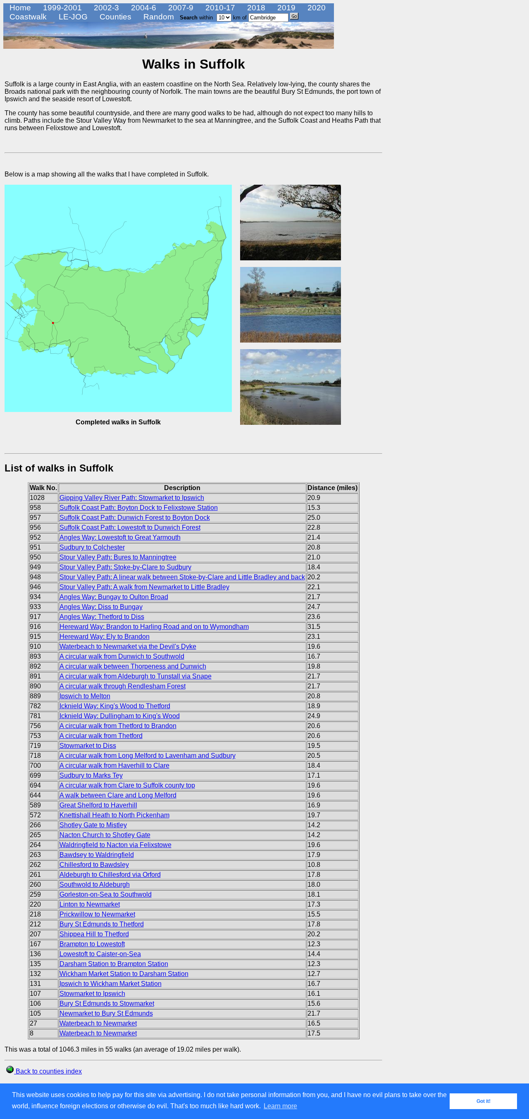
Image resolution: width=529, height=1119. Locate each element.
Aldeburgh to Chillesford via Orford (110, 874)
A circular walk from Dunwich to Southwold (122, 656)
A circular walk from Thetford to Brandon (118, 725)
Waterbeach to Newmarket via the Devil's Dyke (128, 646)
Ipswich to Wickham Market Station (111, 983)
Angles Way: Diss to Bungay (101, 606)
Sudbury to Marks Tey (91, 775)
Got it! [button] (484, 1101)
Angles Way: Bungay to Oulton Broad (114, 596)
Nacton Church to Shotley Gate (105, 834)
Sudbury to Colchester (92, 547)
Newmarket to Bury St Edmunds (106, 1013)
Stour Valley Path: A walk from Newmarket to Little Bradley (144, 586)
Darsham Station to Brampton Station (114, 963)
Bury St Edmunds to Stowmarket (107, 1003)
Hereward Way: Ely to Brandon (105, 636)
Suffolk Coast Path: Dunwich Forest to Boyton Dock (135, 517)
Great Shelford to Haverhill (98, 805)
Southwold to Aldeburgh (95, 884)
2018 (255, 7)
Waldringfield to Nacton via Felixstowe (116, 844)
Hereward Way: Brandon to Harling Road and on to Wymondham (154, 626)
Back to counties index (48, 1071)
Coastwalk (27, 16)
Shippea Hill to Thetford (94, 934)
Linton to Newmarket (90, 904)
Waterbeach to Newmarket (98, 1023)
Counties (114, 16)
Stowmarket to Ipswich (92, 993)
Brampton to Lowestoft (92, 944)
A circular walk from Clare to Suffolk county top (127, 785)
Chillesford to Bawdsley (94, 864)
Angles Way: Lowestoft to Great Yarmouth (120, 537)
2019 (285, 7)
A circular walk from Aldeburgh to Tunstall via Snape (136, 676)
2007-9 (179, 7)
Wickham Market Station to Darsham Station (124, 973)
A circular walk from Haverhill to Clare (114, 765)
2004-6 (142, 7)
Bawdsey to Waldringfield (97, 854)
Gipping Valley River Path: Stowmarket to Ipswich (132, 497)
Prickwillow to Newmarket (97, 914)
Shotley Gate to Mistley (93, 825)
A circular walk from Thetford (101, 735)
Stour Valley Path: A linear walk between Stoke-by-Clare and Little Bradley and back (182, 577)
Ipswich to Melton (85, 696)
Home (19, 7)
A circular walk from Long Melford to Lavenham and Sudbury (148, 755)
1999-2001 (61, 7)
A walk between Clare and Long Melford (118, 795)
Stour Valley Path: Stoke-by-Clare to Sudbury (125, 567)
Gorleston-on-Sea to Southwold (106, 894)
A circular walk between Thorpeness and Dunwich (133, 666)
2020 (315, 7)
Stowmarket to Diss (88, 745)
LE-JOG (72, 16)
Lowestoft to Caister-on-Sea (100, 953)
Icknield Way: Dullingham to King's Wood (120, 715)
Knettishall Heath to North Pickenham (114, 815)
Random (157, 16)
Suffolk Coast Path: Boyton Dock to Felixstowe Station (139, 507)
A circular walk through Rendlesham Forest (123, 686)
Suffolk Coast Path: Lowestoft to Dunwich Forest (130, 527)
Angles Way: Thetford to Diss (102, 616)
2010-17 (219, 7)
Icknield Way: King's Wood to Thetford (115, 705)
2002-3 (105, 7)
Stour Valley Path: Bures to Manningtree (118, 557)
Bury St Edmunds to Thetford (102, 924)
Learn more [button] (280, 1105)
